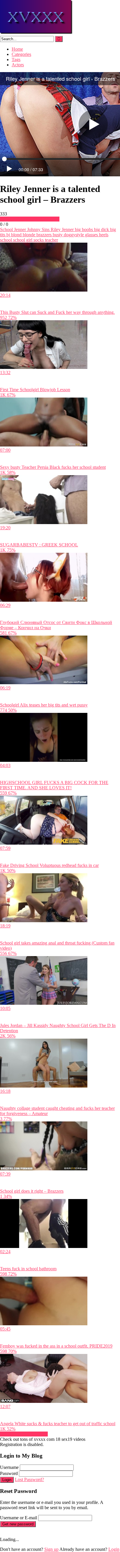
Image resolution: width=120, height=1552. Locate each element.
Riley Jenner (62, 229)
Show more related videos (24, 1434)
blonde (28, 234)
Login (6, 1480)
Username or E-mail (18, 1517)
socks (38, 239)
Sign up (51, 1549)
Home (17, 49)
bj (7, 234)
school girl (22, 239)
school (6, 239)
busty (57, 234)
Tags (16, 59)
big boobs (83, 229)
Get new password (17, 1524)
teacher (51, 239)
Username (9, 1467)
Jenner (19, 229)
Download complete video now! (29, 219)
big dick (101, 229)
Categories (21, 54)
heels (103, 234)
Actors (18, 64)
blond (16, 234)
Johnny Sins (38, 229)
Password (9, 1473)
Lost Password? (29, 1479)
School (6, 229)
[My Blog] (36, 33)
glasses (91, 234)
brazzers (43, 234)
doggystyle (73, 234)
